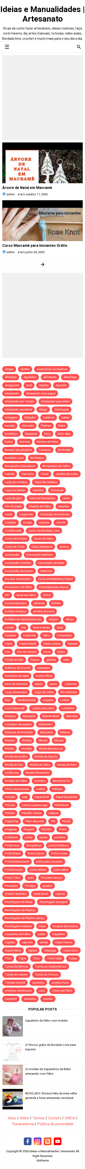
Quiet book (41, 893)
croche (60, 522)
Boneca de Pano (47, 441)
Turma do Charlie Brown (50, 966)
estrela (9, 627)
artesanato (12, 393)
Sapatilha (58, 934)
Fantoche (29, 635)
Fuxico (35, 659)
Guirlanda (43, 668)
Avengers (11, 417)
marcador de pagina (18, 724)
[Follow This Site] (47, 1141)
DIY (7, 595)
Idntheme (42, 1160)
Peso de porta (34, 821)
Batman (46, 425)
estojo (70, 619)
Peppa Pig (11, 821)
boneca (25, 441)
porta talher (60, 869)
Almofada (70, 377)
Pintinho (46, 829)
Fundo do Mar (14, 659)
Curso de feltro (43, 538)
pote (31, 877)
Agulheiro (30, 377)
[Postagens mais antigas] (42, 264)
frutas (61, 651)
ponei (43, 837)
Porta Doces (59, 853)
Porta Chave (12, 853)
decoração (12, 554)
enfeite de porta (43, 611)
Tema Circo (70, 950)
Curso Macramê (42, 546)
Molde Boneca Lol (51, 748)
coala (8, 514)
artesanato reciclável (18, 409)
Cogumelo (26, 514)
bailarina (48, 417)
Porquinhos (34, 845)
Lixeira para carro (43, 708)
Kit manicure (69, 692)
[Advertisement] (42, 97)
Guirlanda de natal (17, 675)
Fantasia (10, 635)
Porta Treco (12, 877)
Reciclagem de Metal (18, 902)
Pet (53, 821)
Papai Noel (42, 797)
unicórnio (38, 982)
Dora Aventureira (16, 603)
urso (42, 990)
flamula (72, 643)
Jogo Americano (16, 692)
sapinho (27, 942)
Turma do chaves (16, 974)
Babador (30, 417)
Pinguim (29, 829)
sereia (44, 942)
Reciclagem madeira (18, 926)
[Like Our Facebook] (27, 1141)
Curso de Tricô (14, 546)
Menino (10, 740)
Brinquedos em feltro (56, 466)
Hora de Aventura (16, 684)
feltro (46, 635)
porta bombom (59, 845)
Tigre (22, 958)
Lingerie (48, 700)
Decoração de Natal (51, 563)
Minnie (43, 740)
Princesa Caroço (51, 877)
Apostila (61, 385)
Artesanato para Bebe (55, 401)
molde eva (12, 772)
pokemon (11, 837)
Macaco (10, 716)
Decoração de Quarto (19, 571)
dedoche (46, 571)
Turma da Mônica (16, 966)
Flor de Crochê (26, 651)
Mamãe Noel (50, 716)
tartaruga (50, 950)
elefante (39, 603)
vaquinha (30, 998)
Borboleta (64, 450)
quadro (47, 886)
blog (47, 433)
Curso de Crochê (16, 538)
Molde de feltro (40, 764)
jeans (53, 684)
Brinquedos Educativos (20, 466)
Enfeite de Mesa (15, 611)
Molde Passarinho (37, 772)
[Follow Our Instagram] (37, 1141)
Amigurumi (12, 385)
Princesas (11, 886)
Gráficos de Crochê (17, 668)
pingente (11, 829)
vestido (48, 998)
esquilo (53, 619)
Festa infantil (27, 643)
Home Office (44, 675)
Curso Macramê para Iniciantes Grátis (34, 245)
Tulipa (73, 958)
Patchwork (62, 805)
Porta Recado (14, 869)
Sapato (10, 942)
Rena (42, 926)
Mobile (9, 748)
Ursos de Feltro (62, 990)
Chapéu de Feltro (40, 506)
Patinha (10, 813)
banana (10, 425)
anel (29, 385)
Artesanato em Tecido (19, 401)
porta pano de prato (49, 861)
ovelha (40, 789)
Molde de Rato (67, 764)
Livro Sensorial (14, 708)
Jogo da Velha (43, 692)
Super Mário (13, 950)
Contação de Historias (55, 514)
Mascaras (46, 732)
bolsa (8, 441)
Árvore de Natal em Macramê (27, 188)
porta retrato (38, 869)
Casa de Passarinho (42, 498)
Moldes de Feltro (16, 781)
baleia (65, 417)
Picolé (66, 821)
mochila (26, 748)
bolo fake (64, 433)
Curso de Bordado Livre (44, 530)
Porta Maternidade (17, 861)
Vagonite (11, 998)
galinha (51, 659)
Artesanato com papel (40, 393)
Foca (47, 651)
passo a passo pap (35, 805)
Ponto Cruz (12, 845)
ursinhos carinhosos (18, 990)
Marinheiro (46, 724)
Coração (10, 522)
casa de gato (13, 498)
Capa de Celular (15, 490)
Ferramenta (64, 635)
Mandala (72, 716)
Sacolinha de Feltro (17, 934)
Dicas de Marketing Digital (55, 579)
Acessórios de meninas (52, 369)
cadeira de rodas (67, 474)
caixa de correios (16, 482)
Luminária (67, 708)
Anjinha (44, 385)
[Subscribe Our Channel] (57, 1141)
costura (44, 522)
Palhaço (57, 789)
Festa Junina (52, 643)
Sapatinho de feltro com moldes (46, 1020)
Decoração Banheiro (40, 554)
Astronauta (61, 409)
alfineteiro (50, 377)
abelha (25, 369)
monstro (40, 781)
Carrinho (38, 490)
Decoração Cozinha (18, 563)
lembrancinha (27, 700)
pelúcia (53, 813)
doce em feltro (26, 595)
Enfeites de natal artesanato (23, 619)
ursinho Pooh (60, 982)
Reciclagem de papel (53, 902)
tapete (32, 950)
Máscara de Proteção (19, 732)
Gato (66, 659)
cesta (66, 498)
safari (41, 934)
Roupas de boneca (65, 926)
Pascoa (10, 805)
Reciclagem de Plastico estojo (25, 918)
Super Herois (63, 942)
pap (24, 797)
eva (23, 627)
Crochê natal (13, 530)
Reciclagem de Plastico (20, 910)
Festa (8, 643)
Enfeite (56, 603)
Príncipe (30, 886)
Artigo (43, 409)
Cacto (45, 474)
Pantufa (10, 797)
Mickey (26, 740)
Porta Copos (36, 853)
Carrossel (57, 490)
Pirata (62, 829)
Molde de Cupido (46, 756)
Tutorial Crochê (15, 982)
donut (47, 595)
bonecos (45, 450)
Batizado (28, 425)
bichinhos (11, 433)
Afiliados (11, 377)
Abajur (9, 369)
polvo (28, 837)
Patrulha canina (31, 813)
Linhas (65, 700)
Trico (36, 958)
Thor (8, 958)
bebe (61, 425)
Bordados (37, 458)
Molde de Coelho (16, 756)
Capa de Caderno (46, 482)
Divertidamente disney (53, 587)
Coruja (27, 522)
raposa (60, 893)
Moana (58, 740)
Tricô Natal (54, 958)
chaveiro (63, 506)
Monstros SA (61, 781)
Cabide (9, 474)
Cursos (64, 546)
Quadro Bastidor (16, 893)
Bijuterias (31, 433)
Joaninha (70, 684)
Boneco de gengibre (18, 450)
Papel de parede (66, 797)
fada (60, 627)
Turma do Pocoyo (46, 974)
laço (8, 700)
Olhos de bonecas (17, 789)
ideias (39, 684)
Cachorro (28, 474)
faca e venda (41, 627)
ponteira (59, 837)
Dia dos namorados (18, 579)
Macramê (29, 716)
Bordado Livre (14, 458)
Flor (7, 651)
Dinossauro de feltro (18, 587)
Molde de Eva (14, 764)
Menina (65, 732)
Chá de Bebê (13, 506)
